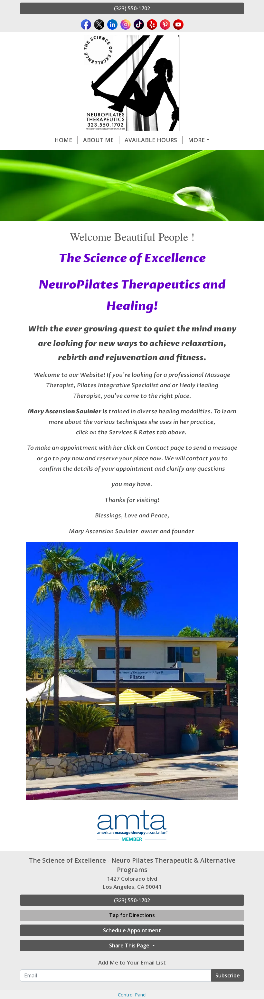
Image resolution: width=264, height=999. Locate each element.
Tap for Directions (132, 915)
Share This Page (130, 945)
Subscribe (227, 975)
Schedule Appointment (132, 930)
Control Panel (132, 995)
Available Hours (151, 140)
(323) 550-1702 (132, 8)
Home (63, 140)
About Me (98, 140)
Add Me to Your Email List (132, 962)
